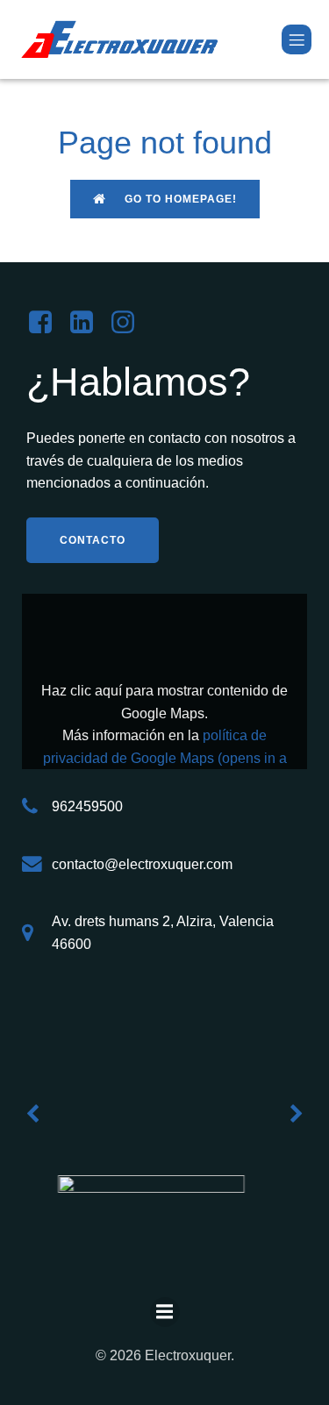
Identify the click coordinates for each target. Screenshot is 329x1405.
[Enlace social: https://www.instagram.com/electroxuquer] (129, 323)
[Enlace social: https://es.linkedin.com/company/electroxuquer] (88, 323)
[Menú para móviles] (296, 39)
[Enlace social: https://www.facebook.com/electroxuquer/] (47, 323)
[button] (32, 1113)
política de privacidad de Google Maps (165, 758)
